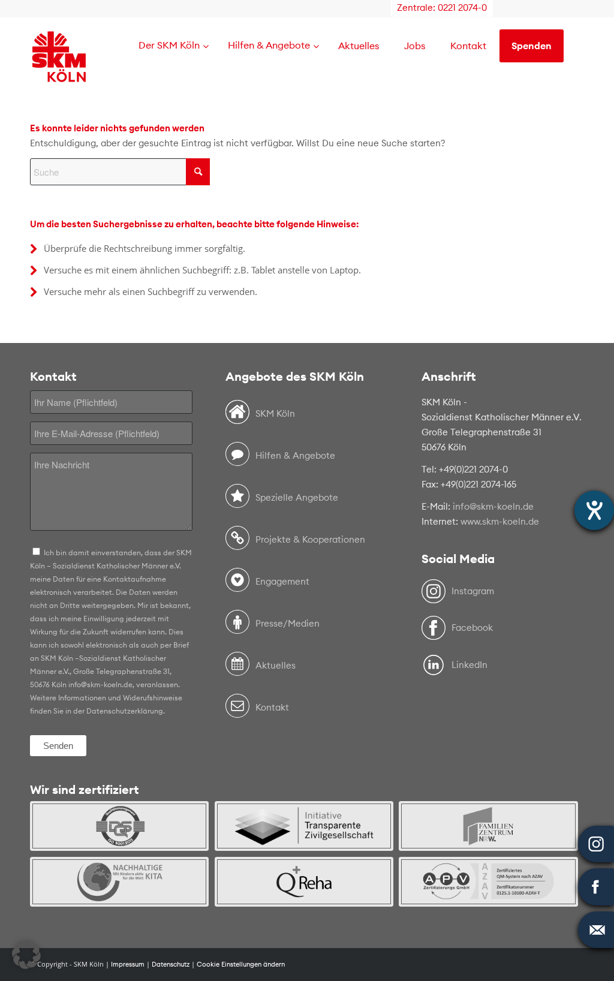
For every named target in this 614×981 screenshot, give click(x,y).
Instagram (473, 591)
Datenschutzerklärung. (125, 710)
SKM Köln (275, 413)
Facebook (472, 627)
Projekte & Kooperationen (310, 539)
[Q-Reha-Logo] (304, 882)
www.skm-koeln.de (499, 521)
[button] (26, 954)
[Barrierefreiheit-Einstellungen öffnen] (594, 510)
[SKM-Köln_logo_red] (59, 74)
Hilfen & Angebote (295, 455)
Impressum (128, 964)
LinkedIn (469, 664)
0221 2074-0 (462, 7)
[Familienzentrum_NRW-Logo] (488, 826)
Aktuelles (275, 665)
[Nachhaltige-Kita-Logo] (119, 882)
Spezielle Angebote (296, 497)
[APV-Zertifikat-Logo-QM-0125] (488, 882)
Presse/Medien (287, 623)
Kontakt (272, 707)
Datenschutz (170, 964)
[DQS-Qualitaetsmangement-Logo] (119, 826)
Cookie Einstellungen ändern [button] (241, 964)
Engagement (282, 581)
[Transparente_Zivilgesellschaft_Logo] (304, 826)
